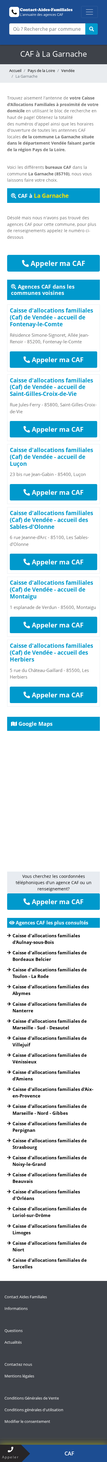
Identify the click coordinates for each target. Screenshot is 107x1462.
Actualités (13, 1342)
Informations (16, 1308)
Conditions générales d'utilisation (33, 1409)
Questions (13, 1330)
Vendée (68, 70)
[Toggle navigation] (89, 12)
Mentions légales (19, 1376)
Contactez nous (18, 1364)
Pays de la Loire (41, 70)
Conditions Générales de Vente (31, 1398)
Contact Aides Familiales (25, 1296)
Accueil (15, 70)
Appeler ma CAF (57, 263)
